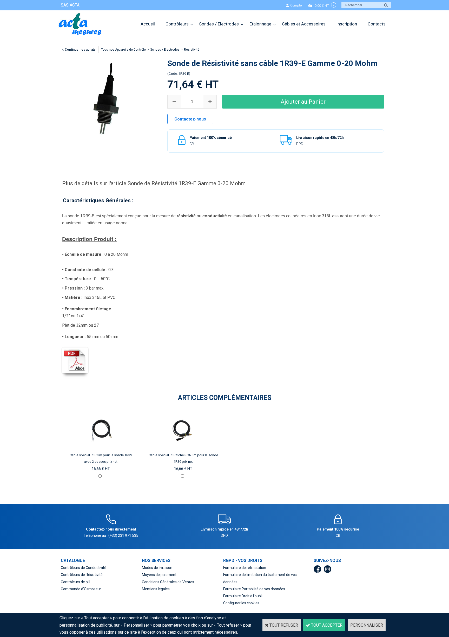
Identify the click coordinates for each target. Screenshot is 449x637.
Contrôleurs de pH (75, 582)
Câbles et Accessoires (304, 23)
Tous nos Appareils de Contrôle (123, 49)
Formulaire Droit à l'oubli (242, 596)
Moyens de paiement (159, 575)
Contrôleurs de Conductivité (83, 568)
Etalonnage (260, 23)
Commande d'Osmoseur (81, 589)
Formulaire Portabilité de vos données (254, 589)
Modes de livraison (157, 568)
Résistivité (191, 49)
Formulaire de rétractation (244, 568)
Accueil (148, 23)
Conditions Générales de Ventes (168, 582)
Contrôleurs (177, 23)
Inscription (346, 23)
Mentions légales (156, 589)
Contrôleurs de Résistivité (82, 575)
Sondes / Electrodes (219, 23)
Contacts (377, 23)
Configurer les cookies (241, 603)
